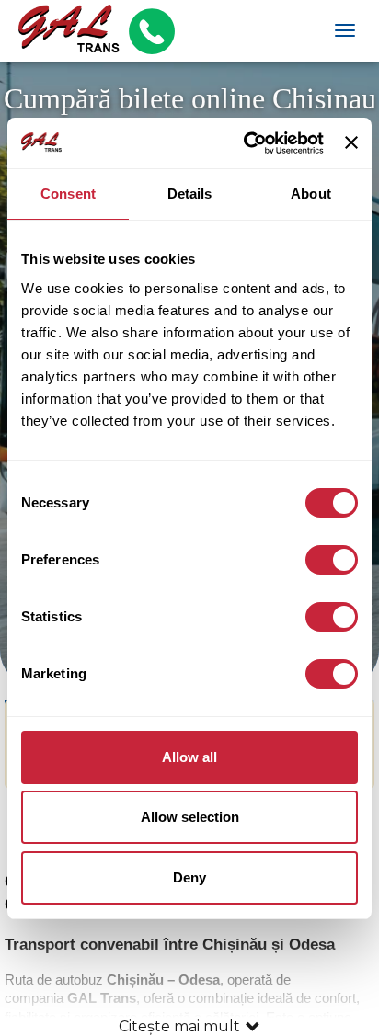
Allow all (189, 757)
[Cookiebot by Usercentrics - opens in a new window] (245, 143)
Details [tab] (189, 193)
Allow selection (190, 817)
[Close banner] (351, 142)
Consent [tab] (68, 193)
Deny (189, 877)
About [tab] (311, 193)
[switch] (331, 560)
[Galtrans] (62, 31)
